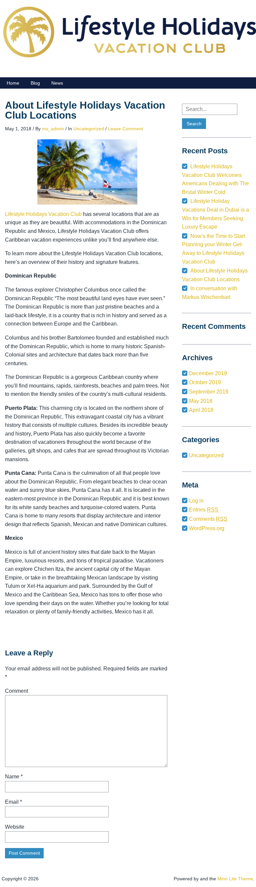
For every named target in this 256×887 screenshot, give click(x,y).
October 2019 (205, 382)
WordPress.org (206, 528)
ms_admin (53, 128)
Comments (208, 519)
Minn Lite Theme (235, 878)
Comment (16, 691)
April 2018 (201, 410)
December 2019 (208, 373)
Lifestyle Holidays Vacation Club (43, 214)
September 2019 (208, 392)
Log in (196, 500)
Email (13, 802)
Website (14, 827)
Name (14, 776)
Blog (35, 83)
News (57, 83)
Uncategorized (88, 128)
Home (13, 83)
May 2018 (200, 401)
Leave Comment (125, 128)
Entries (203, 509)
